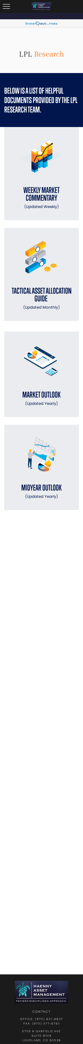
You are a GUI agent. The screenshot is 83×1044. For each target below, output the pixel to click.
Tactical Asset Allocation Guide (42, 298)
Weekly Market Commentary (41, 197)
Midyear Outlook (41, 491)
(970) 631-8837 (49, 1019)
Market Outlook (41, 398)
